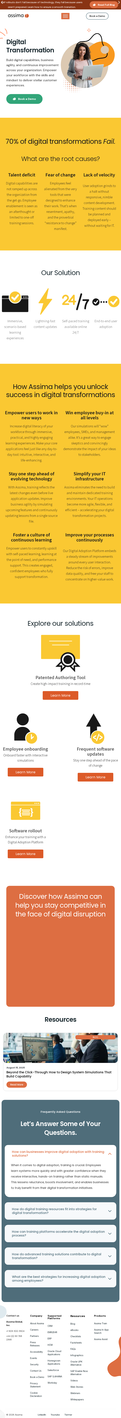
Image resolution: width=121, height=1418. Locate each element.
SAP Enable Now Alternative (79, 1373)
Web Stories (76, 1386)
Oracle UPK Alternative (76, 1363)
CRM (50, 1326)
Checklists (75, 1336)
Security (34, 1364)
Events (33, 1358)
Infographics (76, 1355)
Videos (74, 1380)
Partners (34, 1336)
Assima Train (100, 1323)
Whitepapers (77, 1399)
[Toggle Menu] (65, 16)
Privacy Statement (35, 1385)
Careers (34, 1329)
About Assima (37, 1323)
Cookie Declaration (36, 1394)
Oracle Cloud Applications (54, 1353)
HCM (50, 1345)
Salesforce (53, 1370)
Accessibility (36, 1351)
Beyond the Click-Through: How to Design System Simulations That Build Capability (59, 1074)
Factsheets (76, 1342)
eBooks (74, 1330)
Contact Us (35, 1370)
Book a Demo (37, 1377)
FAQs (73, 1349)
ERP (50, 1338)
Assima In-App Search (101, 1331)
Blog (72, 1323)
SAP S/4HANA (55, 1376)
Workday (52, 1382)
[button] (2, 2)
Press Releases (35, 1344)
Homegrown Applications (54, 1362)
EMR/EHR (52, 1332)
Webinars (75, 1393)
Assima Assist (101, 1339)
